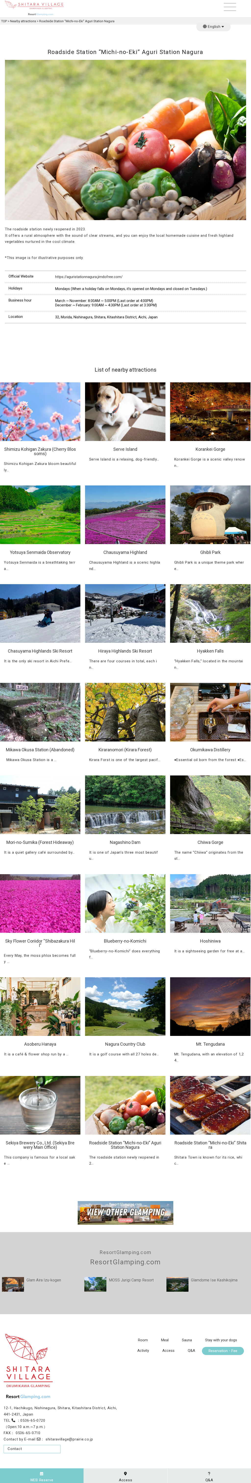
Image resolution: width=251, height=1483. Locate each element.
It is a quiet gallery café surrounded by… (39, 852)
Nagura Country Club (125, 1044)
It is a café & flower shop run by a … (36, 1054)
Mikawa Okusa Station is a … (30, 760)
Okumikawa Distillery (210, 749)
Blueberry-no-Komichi (125, 941)
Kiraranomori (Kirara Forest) (125, 749)
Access (168, 1351)
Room (143, 1340)
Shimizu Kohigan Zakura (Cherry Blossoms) (40, 451)
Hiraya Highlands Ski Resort (125, 651)
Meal (165, 1340)
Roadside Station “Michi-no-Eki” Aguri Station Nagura (125, 1145)
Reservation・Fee (223, 1351)
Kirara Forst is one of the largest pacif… (125, 760)
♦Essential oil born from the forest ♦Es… (210, 760)
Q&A (191, 1351)
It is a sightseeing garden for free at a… (209, 951)
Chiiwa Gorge (210, 842)
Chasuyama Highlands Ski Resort (40, 651)
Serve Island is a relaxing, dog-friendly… (124, 459)
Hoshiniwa (210, 941)
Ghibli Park (210, 552)
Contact (15, 1449)
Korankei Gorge (210, 449)
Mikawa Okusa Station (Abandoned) (40, 749)
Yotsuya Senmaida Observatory (40, 552)
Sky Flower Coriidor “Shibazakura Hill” (40, 943)
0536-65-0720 (32, 1420)
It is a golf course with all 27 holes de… (124, 1054)
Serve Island (125, 449)
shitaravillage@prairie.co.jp (69, 1439)
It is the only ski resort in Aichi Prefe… (38, 661)
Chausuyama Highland (125, 552)
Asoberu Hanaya (40, 1044)
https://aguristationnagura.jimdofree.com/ (89, 277)
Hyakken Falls (210, 651)
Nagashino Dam (125, 842)
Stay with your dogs (221, 1340)
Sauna (187, 1340)
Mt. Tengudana (210, 1044)
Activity (143, 1351)
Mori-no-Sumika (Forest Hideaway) (40, 842)
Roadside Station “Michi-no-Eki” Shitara (210, 1145)
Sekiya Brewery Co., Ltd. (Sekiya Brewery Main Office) (40, 1145)
